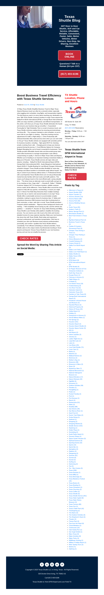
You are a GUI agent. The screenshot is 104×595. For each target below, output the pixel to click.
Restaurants (74, 402)
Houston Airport (75, 324)
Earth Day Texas (75, 273)
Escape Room (74, 275)
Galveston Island (75, 290)
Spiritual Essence (75, 440)
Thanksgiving (74, 510)
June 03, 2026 (28, 104)
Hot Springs (74, 319)
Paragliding (73, 389)
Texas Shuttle (40, 104)
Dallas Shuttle (74, 254)
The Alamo (73, 513)
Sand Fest (73, 413)
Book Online (69, 55)
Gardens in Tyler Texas (77, 294)
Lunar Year (73, 349)
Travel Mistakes (75, 525)
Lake (71, 343)
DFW (72, 258)
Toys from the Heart (76, 523)
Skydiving (73, 428)
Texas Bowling (74, 485)
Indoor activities (75, 334)
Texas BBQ (73, 474)
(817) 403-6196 (69, 74)
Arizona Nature (75, 198)
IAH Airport (73, 332)
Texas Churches (75, 489)
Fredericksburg (75, 285)
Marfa (72, 351)
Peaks (72, 392)
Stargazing (73, 453)
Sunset (72, 459)
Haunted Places (75, 305)
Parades (73, 387)
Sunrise (72, 457)
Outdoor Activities (76, 385)
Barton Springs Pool (76, 211)
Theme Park (74, 521)
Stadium (72, 451)
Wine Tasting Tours (76, 544)
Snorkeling (73, 432)
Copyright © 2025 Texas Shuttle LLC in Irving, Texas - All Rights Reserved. (52, 570)
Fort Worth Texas (76, 283)
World (72, 547)
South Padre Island (76, 434)
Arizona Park (74, 201)
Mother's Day (74, 360)
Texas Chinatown (75, 487)
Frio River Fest (75, 288)
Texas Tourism (75, 504)
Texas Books (74, 483)
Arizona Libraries (76, 196)
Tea (71, 466)
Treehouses (74, 527)
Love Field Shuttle (76, 347)
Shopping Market (75, 423)
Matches (73, 353)
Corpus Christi (74, 243)
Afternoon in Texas (76, 190)
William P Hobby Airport (77, 542)
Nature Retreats (75, 379)
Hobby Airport (74, 311)
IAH (71, 330)
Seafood (73, 419)
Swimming (73, 464)
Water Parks (74, 538)
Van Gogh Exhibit (75, 532)
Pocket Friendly (75, 394)
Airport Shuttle (75, 192)
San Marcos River (76, 411)
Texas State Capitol (76, 498)
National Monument (76, 370)
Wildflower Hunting (76, 540)
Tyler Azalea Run (75, 530)
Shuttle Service (75, 426)
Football (72, 281)
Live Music (74, 345)
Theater (72, 519)
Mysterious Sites (75, 368)
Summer (73, 455)
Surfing (72, 462)
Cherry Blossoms (75, 239)
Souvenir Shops (75, 436)
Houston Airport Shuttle (77, 326)
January (72, 336)
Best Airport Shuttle (76, 213)
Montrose (73, 358)
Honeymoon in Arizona (77, 315)
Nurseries (73, 383)
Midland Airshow (75, 356)
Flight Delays (74, 279)
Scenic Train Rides (76, 415)
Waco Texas (74, 534)
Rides (72, 404)
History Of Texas (76, 309)
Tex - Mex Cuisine (76, 468)
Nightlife (72, 381)
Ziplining (73, 549)
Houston (73, 322)
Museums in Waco (76, 364)
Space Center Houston (77, 438)
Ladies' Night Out (75, 339)
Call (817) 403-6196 (52, 578)
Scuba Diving (74, 417)
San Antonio (74, 409)
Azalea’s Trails (74, 209)
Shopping (73, 421)
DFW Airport (74, 260)
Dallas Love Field (75, 249)
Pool (71, 396)
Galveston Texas (76, 292)
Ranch (72, 400)
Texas (73, 470)
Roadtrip (73, 406)
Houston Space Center (77, 328)
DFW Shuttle (74, 266)
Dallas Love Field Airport (78, 252)
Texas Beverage (75, 476)
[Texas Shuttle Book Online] (34, 27)
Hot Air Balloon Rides (77, 317)
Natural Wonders (76, 377)
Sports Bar (73, 447)
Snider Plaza (74, 430)
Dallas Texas (75, 256)
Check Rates (29, 238)
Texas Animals (74, 472)
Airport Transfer (75, 194)
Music (72, 366)
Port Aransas (74, 398)
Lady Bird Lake (75, 341)
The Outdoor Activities (77, 515)
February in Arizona (76, 277)
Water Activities (75, 536)
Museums (73, 362)
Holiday (72, 313)
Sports (72, 445)
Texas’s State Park (76, 508)
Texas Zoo (73, 506)
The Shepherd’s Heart (77, 517)
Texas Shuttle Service (78, 496)
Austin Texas (74, 207)
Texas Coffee (74, 491)
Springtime (73, 449)
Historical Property (76, 307)
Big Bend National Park (77, 220)
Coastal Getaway (75, 241)
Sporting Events (75, 443)
